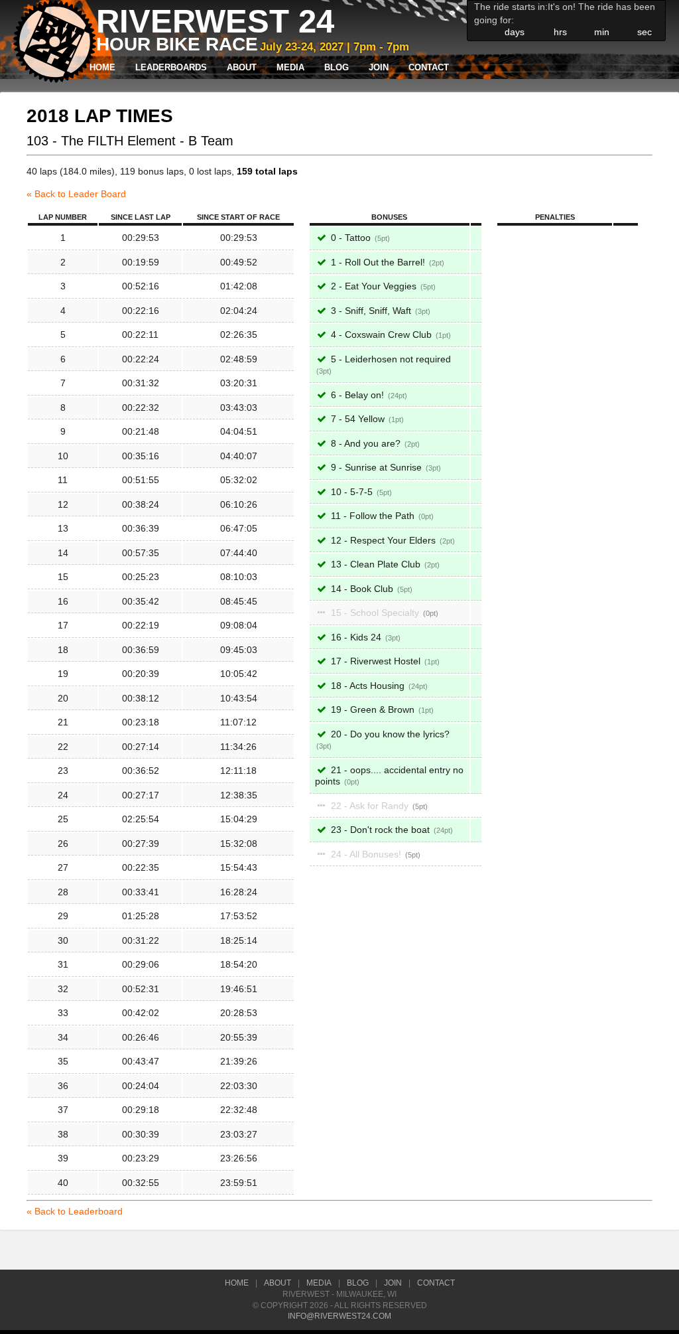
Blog (336, 67)
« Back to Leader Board (76, 193)
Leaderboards (171, 67)
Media (290, 67)
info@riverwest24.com (339, 1316)
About (242, 67)
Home (102, 67)
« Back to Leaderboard (75, 1211)
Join (379, 67)
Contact (428, 67)
